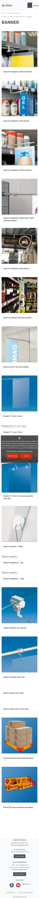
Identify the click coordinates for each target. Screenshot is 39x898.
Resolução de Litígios (20, 896)
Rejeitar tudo (12, 456)
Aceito (26, 456)
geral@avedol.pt (21, 869)
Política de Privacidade (25, 892)
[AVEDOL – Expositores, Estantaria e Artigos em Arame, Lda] (7, 5)
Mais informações (12, 451)
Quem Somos (10, 892)
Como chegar (19, 856)
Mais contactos (20, 874)
